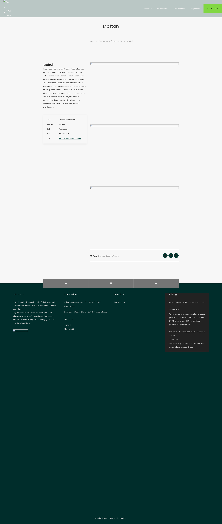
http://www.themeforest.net (70, 138)
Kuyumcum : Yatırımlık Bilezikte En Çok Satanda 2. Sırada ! (85, 313)
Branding (101, 256)
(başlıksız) (67, 325)
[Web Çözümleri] (7, 8)
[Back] (111, 283)
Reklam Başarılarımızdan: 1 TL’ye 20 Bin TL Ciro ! (82, 302)
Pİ (108, 518)
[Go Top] (217, 519)
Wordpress (116, 256)
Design (108, 256)
